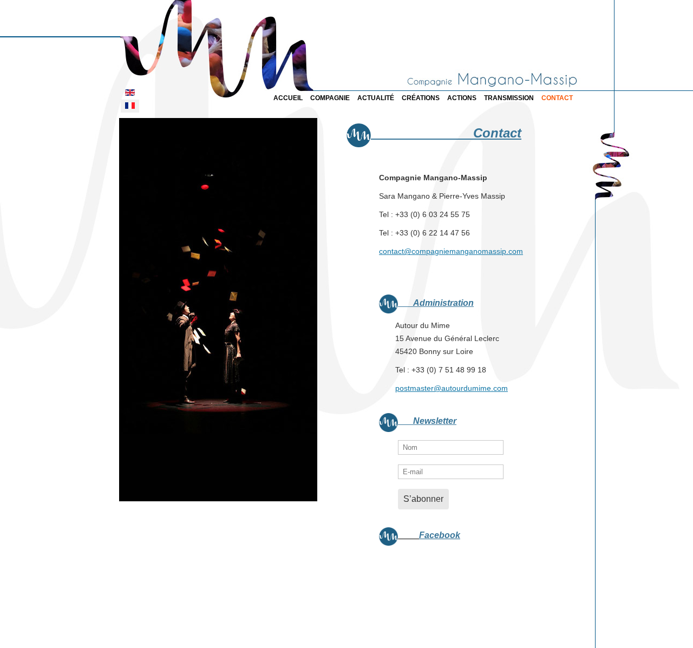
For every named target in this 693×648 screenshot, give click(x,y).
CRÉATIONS (421, 98)
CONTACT (557, 98)
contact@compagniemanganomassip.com (451, 251)
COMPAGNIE (330, 98)
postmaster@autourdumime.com (451, 388)
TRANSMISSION (509, 98)
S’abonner (423, 498)
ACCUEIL (288, 98)
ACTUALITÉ (375, 98)
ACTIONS (461, 98)
